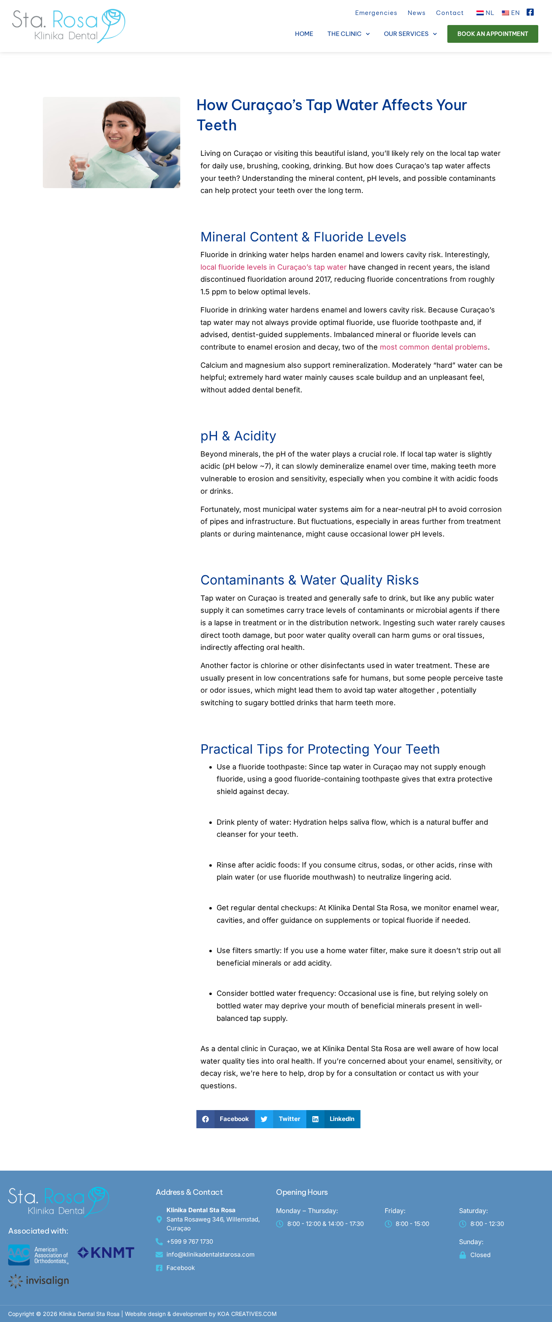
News (417, 13)
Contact (450, 13)
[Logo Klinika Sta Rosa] (68, 26)
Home (304, 34)
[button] (225, 1119)
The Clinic (344, 34)
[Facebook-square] (530, 12)
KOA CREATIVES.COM (247, 1313)
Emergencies (376, 13)
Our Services (406, 34)
